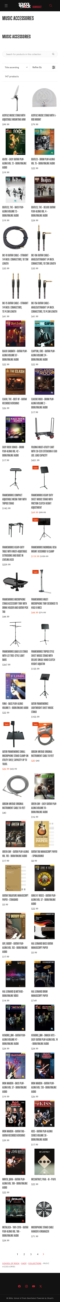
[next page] (43, 1254)
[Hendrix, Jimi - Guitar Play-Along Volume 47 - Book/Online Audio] (15, 1018)
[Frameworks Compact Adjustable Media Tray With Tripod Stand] (15, 478)
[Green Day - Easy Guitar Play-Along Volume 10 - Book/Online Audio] (44, 786)
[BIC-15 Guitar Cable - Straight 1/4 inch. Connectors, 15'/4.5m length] (15, 286)
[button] (6, 5)
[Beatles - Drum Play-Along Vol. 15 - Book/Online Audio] (44, 142)
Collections (34, 1263)
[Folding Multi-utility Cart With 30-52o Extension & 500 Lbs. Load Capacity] (44, 430)
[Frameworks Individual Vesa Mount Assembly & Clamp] (44, 530)
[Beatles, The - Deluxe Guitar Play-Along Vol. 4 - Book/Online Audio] (44, 190)
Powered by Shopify (45, 1298)
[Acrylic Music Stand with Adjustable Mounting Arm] (15, 98)
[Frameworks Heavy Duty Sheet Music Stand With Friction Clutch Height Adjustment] (44, 478)
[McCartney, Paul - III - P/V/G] (44, 1162)
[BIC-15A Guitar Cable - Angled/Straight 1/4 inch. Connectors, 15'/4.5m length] (44, 286)
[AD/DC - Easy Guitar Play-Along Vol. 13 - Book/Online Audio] (15, 142)
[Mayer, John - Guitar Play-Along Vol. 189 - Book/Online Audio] (15, 1162)
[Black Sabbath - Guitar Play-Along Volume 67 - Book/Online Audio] (15, 334)
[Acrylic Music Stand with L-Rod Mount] (44, 98)
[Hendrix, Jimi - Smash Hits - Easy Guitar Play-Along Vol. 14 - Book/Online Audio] (44, 1018)
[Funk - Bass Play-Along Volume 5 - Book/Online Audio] (15, 686)
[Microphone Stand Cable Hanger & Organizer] (44, 1210)
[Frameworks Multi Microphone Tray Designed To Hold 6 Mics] (44, 582)
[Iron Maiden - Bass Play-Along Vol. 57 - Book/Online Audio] (15, 1066)
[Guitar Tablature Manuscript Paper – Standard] (15, 878)
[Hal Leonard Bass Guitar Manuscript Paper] (44, 926)
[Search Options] (54, 54)
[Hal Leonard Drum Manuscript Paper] (44, 974)
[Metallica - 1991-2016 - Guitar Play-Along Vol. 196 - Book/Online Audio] (15, 1210)
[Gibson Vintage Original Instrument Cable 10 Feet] (44, 734)
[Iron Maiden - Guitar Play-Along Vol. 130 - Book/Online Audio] (44, 1066)
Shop (23, 1263)
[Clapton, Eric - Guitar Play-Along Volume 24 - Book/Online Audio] (44, 334)
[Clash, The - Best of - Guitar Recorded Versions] (15, 382)
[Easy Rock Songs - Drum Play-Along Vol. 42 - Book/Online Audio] (15, 430)
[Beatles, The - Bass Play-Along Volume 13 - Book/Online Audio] (15, 190)
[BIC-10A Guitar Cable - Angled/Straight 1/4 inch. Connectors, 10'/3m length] (44, 238)
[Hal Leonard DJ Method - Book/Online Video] (15, 974)
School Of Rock (10, 1263)
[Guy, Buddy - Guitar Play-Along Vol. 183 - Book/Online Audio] (15, 926)
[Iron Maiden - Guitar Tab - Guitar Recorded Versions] (15, 1114)
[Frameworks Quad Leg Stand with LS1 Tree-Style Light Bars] (15, 634)
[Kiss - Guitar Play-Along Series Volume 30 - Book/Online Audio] (44, 1114)
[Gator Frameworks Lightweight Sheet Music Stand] (44, 686)
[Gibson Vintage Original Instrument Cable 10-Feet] (15, 786)
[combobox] (16, 67)
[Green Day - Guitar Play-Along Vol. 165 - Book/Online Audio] (15, 834)
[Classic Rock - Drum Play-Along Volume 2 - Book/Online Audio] (44, 382)
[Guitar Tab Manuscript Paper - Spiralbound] (44, 834)
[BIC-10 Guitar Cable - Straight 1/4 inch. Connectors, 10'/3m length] (15, 238)
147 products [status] (12, 76)
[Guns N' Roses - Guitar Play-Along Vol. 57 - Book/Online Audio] (44, 878)
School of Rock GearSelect (25, 1298)
